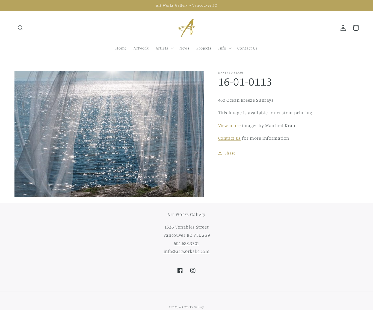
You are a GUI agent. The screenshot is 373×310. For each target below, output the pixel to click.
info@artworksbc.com (187, 251)
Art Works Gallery (191, 307)
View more (229, 125)
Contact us (229, 138)
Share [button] (230, 153)
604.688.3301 (186, 243)
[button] (20, 28)
